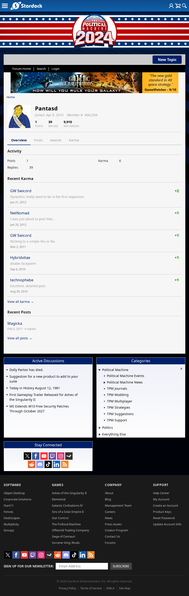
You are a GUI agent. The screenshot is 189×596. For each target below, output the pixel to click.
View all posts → (19, 338)
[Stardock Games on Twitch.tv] (52, 456)
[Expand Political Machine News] (104, 382)
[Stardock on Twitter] (27, 456)
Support (160, 485)
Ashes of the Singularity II (69, 493)
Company (113, 485)
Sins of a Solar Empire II (68, 512)
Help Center (161, 493)
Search (41, 69)
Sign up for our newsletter (28, 566)
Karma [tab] (74, 140)
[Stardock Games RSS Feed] (65, 464)
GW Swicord (20, 190)
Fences (8, 512)
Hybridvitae (20, 257)
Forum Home (21, 69)
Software (12, 485)
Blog (108, 499)
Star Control (60, 518)
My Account (161, 499)
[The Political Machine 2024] (94, 30)
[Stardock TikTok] (48, 464)
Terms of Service (91, 588)
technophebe (21, 280)
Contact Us (112, 536)
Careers (110, 512)
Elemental (58, 499)
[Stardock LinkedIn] (56, 464)
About (109, 493)
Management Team (118, 505)
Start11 (9, 505)
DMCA (110, 588)
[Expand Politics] (99, 428)
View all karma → (20, 301)
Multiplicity (11, 524)
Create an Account (165, 505)
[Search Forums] (184, 5)
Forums (110, 543)
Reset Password (164, 518)
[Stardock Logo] (26, 5)
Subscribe (121, 566)
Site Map (124, 588)
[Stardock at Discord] (40, 464)
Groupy (9, 530)
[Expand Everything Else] (99, 434)
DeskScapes (12, 518)
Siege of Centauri (63, 536)
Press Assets (113, 524)
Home (10, 97)
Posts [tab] (38, 140)
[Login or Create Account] (171, 5)
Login (55, 69)
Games (57, 485)
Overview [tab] (19, 140)
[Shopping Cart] (178, 5)
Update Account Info (167, 524)
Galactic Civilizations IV (67, 505)
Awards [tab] (56, 140)
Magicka (14, 323)
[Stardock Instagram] (60, 456)
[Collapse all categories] (181, 368)
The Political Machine (66, 524)
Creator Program (116, 530)
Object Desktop (14, 493)
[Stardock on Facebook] (36, 456)
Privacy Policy (67, 588)
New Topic (167, 59)
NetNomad (19, 213)
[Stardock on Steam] (69, 456)
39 (31, 167)
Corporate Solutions (17, 499)
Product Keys (162, 512)
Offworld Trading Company (70, 530)
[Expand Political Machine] (99, 370)
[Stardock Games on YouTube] (44, 456)
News (108, 518)
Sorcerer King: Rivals (66, 543)
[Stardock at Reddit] (31, 464)
